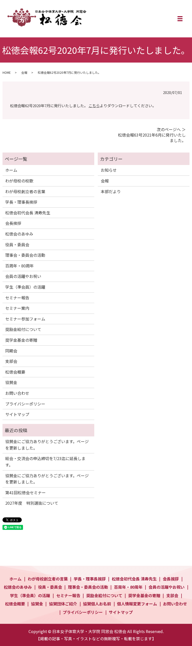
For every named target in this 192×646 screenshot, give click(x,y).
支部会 (11, 361)
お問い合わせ (17, 393)
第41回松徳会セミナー (25, 492)
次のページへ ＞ (171, 129)
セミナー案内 (17, 308)
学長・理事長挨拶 (21, 202)
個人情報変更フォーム (137, 604)
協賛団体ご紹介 (63, 604)
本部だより (111, 191)
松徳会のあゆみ (19, 234)
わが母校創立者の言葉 (25, 191)
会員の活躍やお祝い (23, 276)
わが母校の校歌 (19, 181)
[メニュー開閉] (180, 18)
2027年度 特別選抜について (31, 503)
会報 (24, 72)
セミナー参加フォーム (25, 319)
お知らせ (109, 170)
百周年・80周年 (19, 266)
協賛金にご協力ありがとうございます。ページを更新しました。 (47, 444)
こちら (94, 105)
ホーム (11, 170)
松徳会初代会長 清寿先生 (27, 213)
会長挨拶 (13, 223)
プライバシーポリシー (25, 404)
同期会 (11, 351)
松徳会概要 (15, 372)
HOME (6, 72)
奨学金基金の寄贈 (21, 340)
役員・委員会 (17, 244)
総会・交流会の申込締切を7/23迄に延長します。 (45, 461)
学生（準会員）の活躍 (25, 287)
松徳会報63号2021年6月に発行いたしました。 (152, 137)
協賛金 (11, 382)
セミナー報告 (17, 298)
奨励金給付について (23, 329)
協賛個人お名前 (97, 604)
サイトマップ (17, 414)
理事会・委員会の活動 (25, 255)
